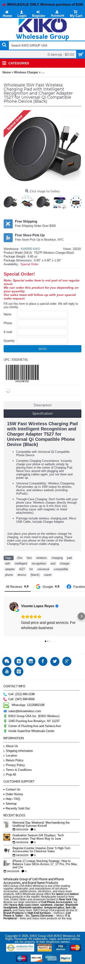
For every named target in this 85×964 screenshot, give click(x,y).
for (31, 569)
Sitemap (11, 803)
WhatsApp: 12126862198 (28, 705)
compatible (61, 569)
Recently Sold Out (18, 808)
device (21, 574)
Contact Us (13, 789)
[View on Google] (13, 606)
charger (65, 563)
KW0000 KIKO (30, 249)
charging (57, 558)
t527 (22, 569)
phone (9, 574)
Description (43, 405)
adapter (10, 569)
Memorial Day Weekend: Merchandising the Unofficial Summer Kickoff (41, 824)
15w (19, 558)
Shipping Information (19, 751)
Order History (14, 794)
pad (69, 558)
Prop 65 (11, 774)
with (7, 563)
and (53, 563)
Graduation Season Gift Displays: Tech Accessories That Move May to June (38, 837)
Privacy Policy (15, 765)
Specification (42, 413)
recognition (39, 563)
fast (29, 558)
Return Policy (15, 760)
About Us (12, 746)
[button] (3, 616)
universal (43, 569)
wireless (41, 558)
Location (11, 755)
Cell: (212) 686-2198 (21, 694)
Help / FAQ (13, 799)
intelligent (21, 563)
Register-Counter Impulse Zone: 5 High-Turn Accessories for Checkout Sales (41, 850)
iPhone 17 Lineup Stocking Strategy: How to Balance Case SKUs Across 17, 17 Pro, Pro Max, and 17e (45, 864)
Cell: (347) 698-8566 (21, 699)
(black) (35, 574)
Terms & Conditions (19, 769)
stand (47, 574)
